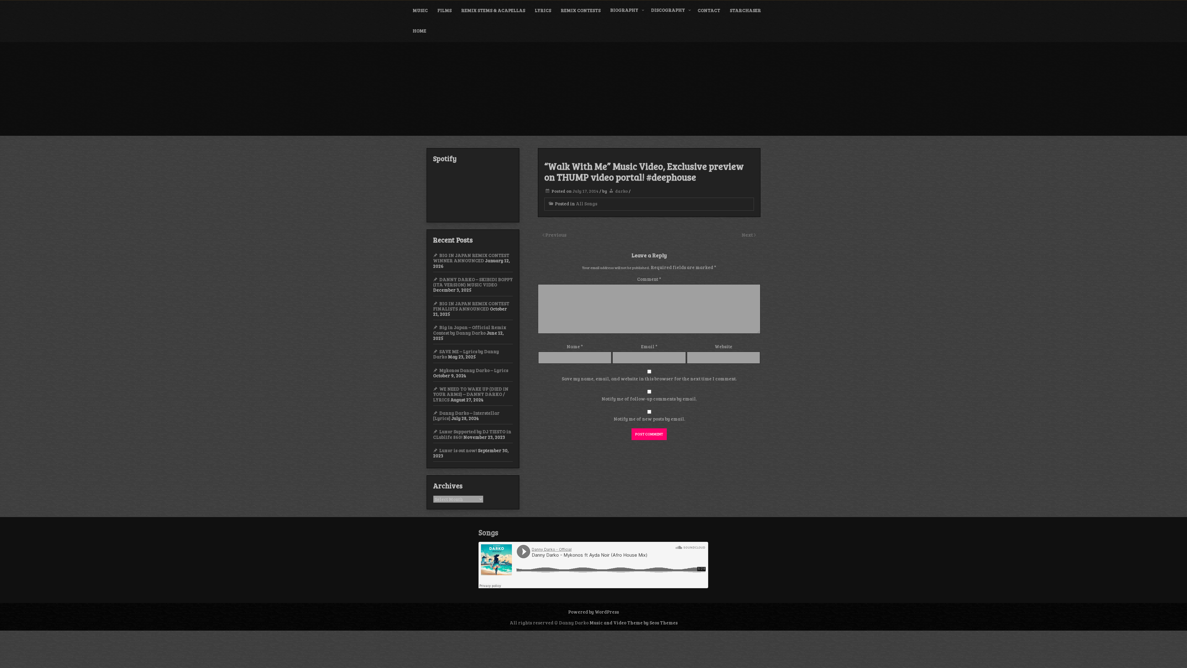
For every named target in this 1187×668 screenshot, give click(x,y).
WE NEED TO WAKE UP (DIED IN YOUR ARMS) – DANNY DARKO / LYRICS (470, 394)
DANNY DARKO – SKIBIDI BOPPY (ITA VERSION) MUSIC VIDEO (473, 282)
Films (444, 10)
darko (621, 191)
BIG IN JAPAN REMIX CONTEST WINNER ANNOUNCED (471, 257)
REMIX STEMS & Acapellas (493, 10)
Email (649, 346)
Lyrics (543, 10)
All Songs (586, 203)
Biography (624, 10)
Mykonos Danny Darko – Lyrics (473, 370)
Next (748, 234)
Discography (668, 10)
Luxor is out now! (458, 450)
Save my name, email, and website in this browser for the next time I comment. (649, 378)
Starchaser (745, 10)
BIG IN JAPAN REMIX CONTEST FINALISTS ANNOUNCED (471, 306)
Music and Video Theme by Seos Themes (633, 622)
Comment (649, 279)
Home (419, 31)
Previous (556, 234)
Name (575, 346)
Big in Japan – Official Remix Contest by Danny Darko (469, 330)
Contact (709, 10)
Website (723, 346)
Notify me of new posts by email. (649, 419)
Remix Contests (581, 10)
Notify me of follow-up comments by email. (649, 399)
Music (420, 10)
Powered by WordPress (593, 612)
